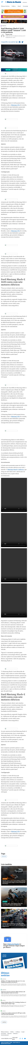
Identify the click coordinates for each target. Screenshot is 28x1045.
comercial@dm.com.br (6, 1038)
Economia (25, 6)
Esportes (9, 1033)
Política (14, 6)
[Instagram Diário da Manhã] (22, 1038)
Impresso (25, 2)
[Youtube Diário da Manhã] (25, 1038)
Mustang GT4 (15, 105)
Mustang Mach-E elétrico (15, 469)
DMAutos (15, 1033)
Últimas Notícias (5, 6)
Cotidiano (17, 1032)
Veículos (4, 856)
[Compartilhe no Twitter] (22, 42)
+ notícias (4, 1022)
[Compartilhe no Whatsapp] (17, 42)
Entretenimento (5, 1035)
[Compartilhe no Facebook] (19, 42)
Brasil (19, 6)
